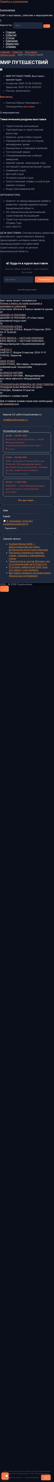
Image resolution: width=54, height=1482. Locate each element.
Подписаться (44, 279)
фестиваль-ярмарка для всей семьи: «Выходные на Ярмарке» (30, 574)
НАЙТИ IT (6, 349)
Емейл (6, 516)
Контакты (6, 96)
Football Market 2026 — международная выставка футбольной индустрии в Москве (28, 547)
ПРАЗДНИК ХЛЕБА (11, 326)
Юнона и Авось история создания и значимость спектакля (21, 305)
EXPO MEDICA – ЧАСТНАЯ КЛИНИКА (22, 338)
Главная (11, 32)
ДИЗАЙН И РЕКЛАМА (13, 314)
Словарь (11, 46)
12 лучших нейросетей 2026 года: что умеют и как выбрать (28, 568)
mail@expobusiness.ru (15, 419)
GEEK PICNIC (7, 361)
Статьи (10, 38)
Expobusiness (7, 10)
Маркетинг (12, 43)
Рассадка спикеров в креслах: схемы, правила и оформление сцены (26, 555)
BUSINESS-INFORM (11, 372)
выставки (29, 106)
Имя (5, 510)
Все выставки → (27, 500)
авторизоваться (9, 403)
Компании (12, 40)
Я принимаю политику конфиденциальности (18, 522)
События (11, 35)
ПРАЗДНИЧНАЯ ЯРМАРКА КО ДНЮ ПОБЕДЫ (27, 384)
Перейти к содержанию (14, 1)
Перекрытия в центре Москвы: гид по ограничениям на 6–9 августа (29, 563)
